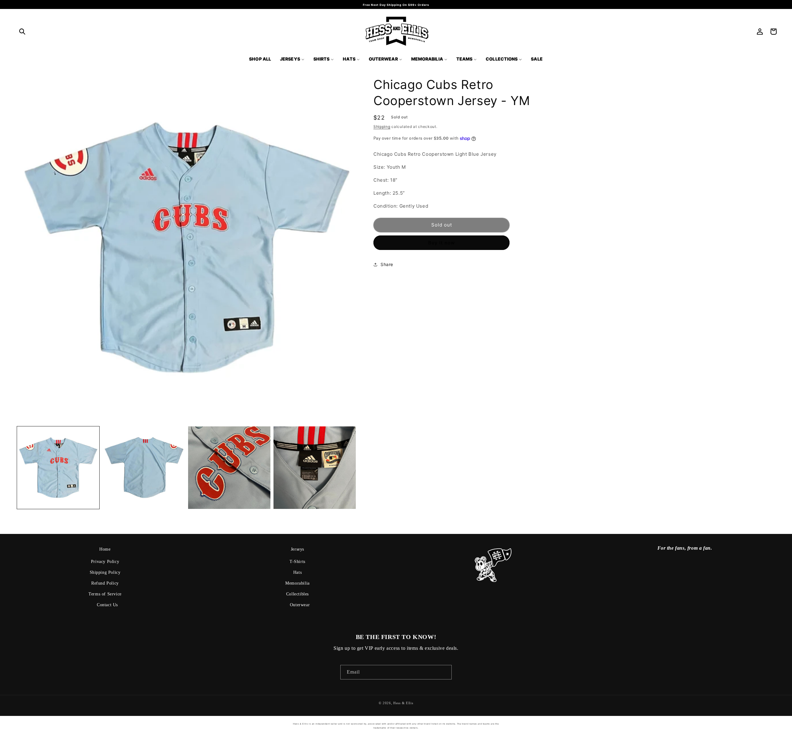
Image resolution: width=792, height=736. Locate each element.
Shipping (381, 126)
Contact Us (107, 605)
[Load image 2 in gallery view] (143, 467)
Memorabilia (297, 583)
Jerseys (297, 549)
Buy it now (441, 243)
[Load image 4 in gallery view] (314, 467)
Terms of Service (105, 594)
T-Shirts (297, 561)
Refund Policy (105, 583)
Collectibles (297, 594)
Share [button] (387, 264)
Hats (297, 572)
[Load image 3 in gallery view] (229, 467)
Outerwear (300, 605)
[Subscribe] (444, 672)
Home (104, 549)
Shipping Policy (105, 572)
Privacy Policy (105, 561)
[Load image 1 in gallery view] (58, 467)
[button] (22, 31)
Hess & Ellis (403, 703)
